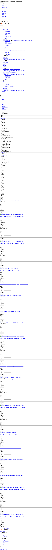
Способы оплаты (4, 12)
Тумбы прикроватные (8, 45)
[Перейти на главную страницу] (4, 24)
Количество (2, 208)
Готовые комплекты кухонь (6, 81)
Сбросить (3, 112)
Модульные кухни (13, 81)
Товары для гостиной (7, 31)
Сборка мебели (4, 11)
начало (1, 528)
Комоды (6, 34)
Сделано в (2, 549)
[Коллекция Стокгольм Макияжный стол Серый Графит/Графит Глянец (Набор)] (10, 295)
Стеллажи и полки (7, 54)
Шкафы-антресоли (5, 61)
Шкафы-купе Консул (6, 62)
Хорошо (1, 2)
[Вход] (0, 94)
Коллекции (3, 91)
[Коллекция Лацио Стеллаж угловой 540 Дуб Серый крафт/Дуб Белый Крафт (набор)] (11, 514)
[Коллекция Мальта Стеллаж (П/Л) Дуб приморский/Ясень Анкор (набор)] (10, 391)
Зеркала (6, 38)
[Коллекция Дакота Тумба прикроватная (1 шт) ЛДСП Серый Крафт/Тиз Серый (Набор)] (12, 241)
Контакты (3, 17)
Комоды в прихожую (7, 77)
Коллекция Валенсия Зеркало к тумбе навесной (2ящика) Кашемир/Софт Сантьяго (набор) (12, 489)
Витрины (4, 65)
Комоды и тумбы (7, 52)
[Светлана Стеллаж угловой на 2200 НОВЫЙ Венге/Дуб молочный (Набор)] (10, 377)
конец (9, 528)
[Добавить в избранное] (0, 199)
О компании (5, 536)
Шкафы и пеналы (7, 53)
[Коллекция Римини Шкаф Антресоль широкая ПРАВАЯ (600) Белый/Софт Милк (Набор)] (12, 322)
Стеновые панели (7, 85)
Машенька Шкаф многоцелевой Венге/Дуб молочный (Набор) (8, 434)
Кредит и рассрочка (4, 7)
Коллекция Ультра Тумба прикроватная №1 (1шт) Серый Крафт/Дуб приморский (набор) (12, 461)
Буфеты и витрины (7, 33)
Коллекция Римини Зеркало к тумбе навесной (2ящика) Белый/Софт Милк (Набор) (11, 475)
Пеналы (4, 64)
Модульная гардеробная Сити (16, 69)
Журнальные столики (7, 35)
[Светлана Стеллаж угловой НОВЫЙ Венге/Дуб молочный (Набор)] (9, 268)
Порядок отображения (5, 114)
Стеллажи (4, 66)
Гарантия (3, 14)
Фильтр (1, 198)
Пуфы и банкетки (7, 37)
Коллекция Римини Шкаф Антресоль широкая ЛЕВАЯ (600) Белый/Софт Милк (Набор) (12, 338)
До (1, 117)
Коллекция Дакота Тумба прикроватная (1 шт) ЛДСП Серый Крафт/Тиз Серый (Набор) (12, 243)
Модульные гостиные (6, 29)
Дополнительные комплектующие (9, 86)
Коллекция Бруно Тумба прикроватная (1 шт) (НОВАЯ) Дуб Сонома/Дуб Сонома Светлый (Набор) (14, 284)
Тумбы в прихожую (7, 76)
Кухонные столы (7, 84)
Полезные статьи (4, 16)
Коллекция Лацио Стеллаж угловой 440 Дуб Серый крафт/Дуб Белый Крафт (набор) (12, 216)
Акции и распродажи (4, 15)
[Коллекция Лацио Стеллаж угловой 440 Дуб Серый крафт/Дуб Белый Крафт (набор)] (11, 214)
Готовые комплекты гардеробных (7, 69)
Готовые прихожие (13, 72)
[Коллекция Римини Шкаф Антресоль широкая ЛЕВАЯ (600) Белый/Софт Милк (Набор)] (12, 336)
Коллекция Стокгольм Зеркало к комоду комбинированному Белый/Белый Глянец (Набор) (12, 407)
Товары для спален (7, 41)
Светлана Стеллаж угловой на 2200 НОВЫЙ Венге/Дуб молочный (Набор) (10, 379)
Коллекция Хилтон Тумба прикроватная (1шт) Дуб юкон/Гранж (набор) (10, 311)
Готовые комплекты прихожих (7, 72)
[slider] (26, 117)
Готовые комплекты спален (6, 40)
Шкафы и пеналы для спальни (9, 44)
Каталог (3, 98)
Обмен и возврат (4, 13)
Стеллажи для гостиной (8, 36)
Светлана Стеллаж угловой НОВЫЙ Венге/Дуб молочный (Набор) (9, 270)
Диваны (6, 32)
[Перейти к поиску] (0, 93)
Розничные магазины (4, 4)
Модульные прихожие (6, 73)
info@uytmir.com (2, 533)
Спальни (3, 99)
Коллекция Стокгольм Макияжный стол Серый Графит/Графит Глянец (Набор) (11, 297)
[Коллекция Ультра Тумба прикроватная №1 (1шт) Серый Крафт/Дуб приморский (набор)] (12, 459)
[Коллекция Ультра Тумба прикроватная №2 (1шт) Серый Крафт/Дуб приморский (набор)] (12, 200)
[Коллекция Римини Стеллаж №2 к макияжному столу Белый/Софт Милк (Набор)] (11, 349)
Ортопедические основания (8, 43)
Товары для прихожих (8, 75)
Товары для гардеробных (8, 71)
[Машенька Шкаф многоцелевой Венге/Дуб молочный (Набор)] (8, 432)
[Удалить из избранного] (2, 199)
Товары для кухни (7, 83)
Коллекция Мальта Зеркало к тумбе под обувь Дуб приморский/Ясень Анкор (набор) (12, 366)
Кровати (6, 42)
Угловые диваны (5, 88)
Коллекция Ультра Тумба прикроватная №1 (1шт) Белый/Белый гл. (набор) (10, 448)
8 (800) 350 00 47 (2, 531)
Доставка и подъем (4, 10)
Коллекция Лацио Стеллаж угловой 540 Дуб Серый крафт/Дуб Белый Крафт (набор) (12, 516)
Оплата (3, 5)
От (1, 116)
